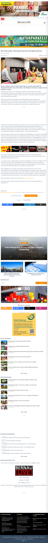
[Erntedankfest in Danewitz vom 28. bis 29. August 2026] (4, 402)
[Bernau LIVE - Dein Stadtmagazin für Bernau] (24, 22)
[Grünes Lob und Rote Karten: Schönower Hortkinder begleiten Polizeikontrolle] (4, 369)
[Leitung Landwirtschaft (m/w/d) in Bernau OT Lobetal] (4, 392)
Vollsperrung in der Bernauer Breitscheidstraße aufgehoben (19, 341)
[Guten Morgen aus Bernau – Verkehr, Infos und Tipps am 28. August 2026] (4, 386)
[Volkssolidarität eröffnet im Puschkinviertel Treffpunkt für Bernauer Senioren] (4, 381)
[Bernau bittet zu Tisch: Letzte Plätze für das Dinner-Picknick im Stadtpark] (4, 363)
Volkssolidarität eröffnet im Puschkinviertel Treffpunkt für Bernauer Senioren (22, 379)
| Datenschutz (42, 537)
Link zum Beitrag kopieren (31, 195)
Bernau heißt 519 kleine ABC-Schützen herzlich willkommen (19, 356)
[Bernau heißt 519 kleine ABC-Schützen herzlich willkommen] (4, 358)
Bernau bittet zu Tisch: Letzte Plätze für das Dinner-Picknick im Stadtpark (22, 361)
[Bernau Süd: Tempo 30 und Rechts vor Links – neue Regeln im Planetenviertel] (4, 397)
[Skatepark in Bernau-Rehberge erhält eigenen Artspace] (4, 348)
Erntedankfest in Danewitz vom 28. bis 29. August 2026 (18, 400)
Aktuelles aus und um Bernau (9, 192)
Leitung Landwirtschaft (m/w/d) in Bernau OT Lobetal (18, 390)
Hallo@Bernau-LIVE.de (25, 482)
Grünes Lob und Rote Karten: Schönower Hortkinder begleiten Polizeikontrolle (23, 367)
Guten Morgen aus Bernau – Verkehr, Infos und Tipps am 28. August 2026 (22, 384)
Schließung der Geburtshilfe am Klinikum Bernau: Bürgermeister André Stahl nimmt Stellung (25, 351)
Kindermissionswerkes (29, 178)
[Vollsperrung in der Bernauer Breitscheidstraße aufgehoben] (4, 342)
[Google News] (27, 200)
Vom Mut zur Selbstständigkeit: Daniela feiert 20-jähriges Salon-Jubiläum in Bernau (24, 405)
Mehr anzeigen (24, 373)
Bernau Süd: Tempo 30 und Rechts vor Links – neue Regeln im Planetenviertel (23, 395)
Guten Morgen (24, 242)
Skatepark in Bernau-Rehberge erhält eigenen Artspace (18, 346)
